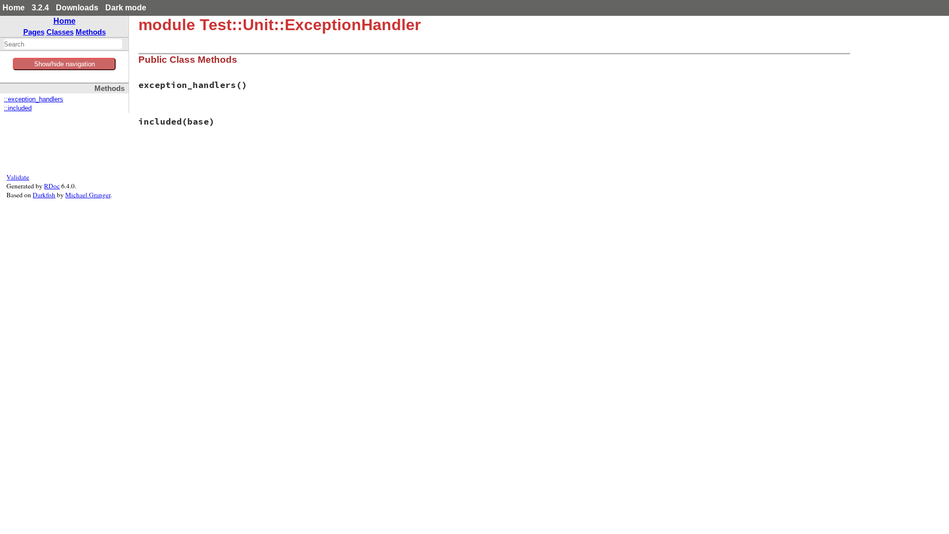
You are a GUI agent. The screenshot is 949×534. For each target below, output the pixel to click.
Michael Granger (87, 194)
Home (13, 7)
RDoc (52, 185)
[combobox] (63, 44)
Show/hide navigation (64, 64)
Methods (91, 32)
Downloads (77, 7)
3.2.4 (40, 7)
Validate (17, 177)
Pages (33, 32)
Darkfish (44, 194)
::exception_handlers (33, 99)
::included (18, 108)
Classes (60, 32)
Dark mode (125, 7)
